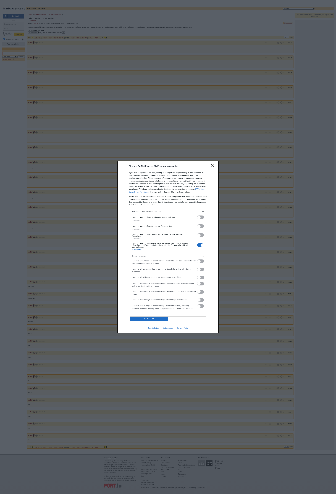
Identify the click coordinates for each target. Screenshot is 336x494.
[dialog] (168, 247)
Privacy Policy (183, 328)
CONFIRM (149, 319)
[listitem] (168, 211)
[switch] (200, 217)
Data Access (168, 328)
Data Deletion (153, 328)
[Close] (213, 166)
